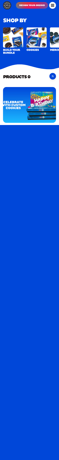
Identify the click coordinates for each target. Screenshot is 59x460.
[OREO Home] (7, 5)
